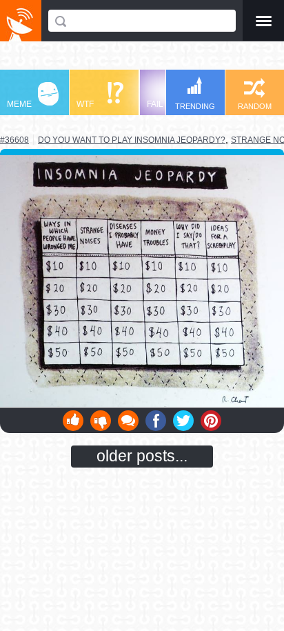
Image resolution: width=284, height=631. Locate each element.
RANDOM (255, 106)
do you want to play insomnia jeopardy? (131, 139)
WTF (85, 104)
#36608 (14, 140)
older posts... (142, 456)
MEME (19, 104)
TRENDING (195, 106)
